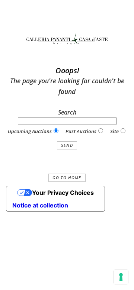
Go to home (66, 177)
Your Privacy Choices (63, 192)
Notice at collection (40, 205)
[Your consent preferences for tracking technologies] (121, 277)
